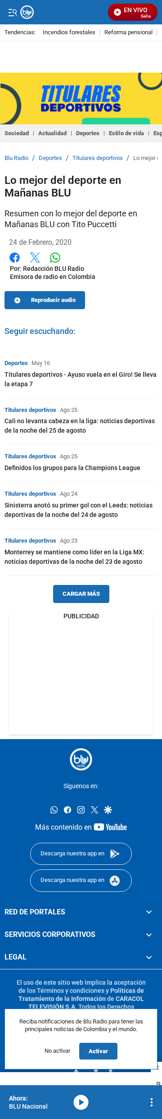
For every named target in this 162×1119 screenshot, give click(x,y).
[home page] (81, 759)
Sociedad (16, 133)
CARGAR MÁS (81, 593)
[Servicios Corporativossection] (149, 935)
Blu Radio (16, 158)
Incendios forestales (69, 32)
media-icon (81, 1102)
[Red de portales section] (149, 912)
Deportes (87, 133)
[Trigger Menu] (12, 12)
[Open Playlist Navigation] (151, 1102)
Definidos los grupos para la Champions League (72, 467)
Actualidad (52, 133)
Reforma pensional (128, 32)
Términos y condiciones (70, 990)
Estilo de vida (126, 133)
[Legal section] (149, 957)
